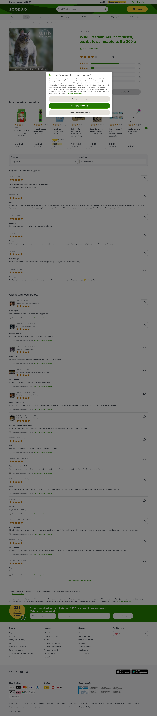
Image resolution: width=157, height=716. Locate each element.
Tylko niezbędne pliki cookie (79, 113)
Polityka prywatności (75, 93)
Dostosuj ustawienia (79, 99)
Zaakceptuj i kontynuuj (79, 106)
